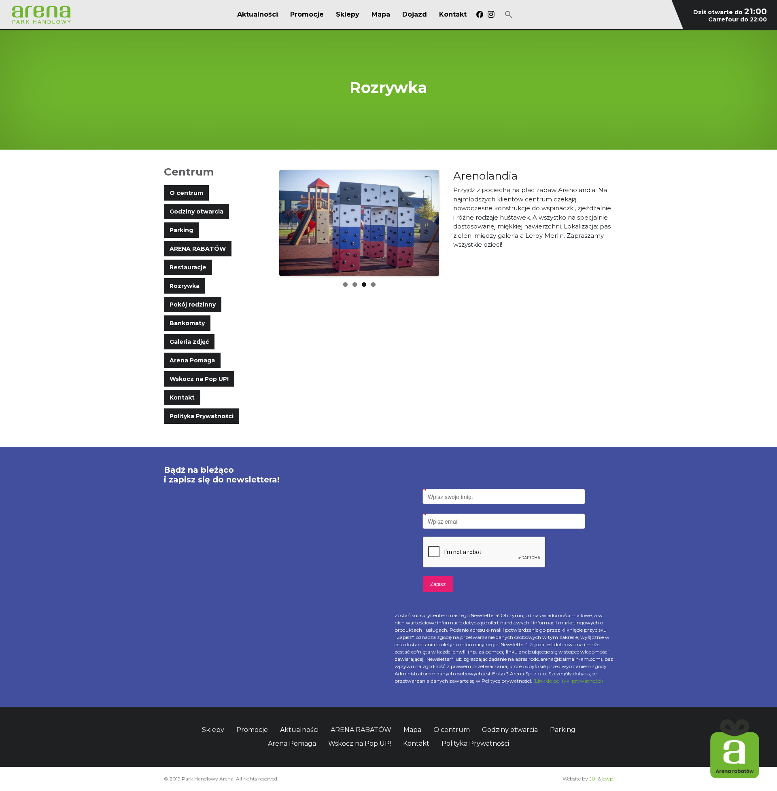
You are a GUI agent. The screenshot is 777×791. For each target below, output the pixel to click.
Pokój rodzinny (193, 304)
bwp (607, 779)
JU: (593, 779)
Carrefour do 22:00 (737, 19)
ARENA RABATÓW (198, 248)
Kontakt (453, 14)
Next (451, 223)
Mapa (381, 14)
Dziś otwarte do (730, 12)
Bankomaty (187, 323)
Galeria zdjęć (189, 341)
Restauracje (188, 267)
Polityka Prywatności (202, 416)
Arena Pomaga (192, 360)
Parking (181, 230)
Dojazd (414, 14)
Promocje (307, 14)
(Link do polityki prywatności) (568, 681)
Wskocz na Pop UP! (199, 379)
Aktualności (257, 14)
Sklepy (347, 14)
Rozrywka (185, 286)
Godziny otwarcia (196, 211)
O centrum (186, 193)
